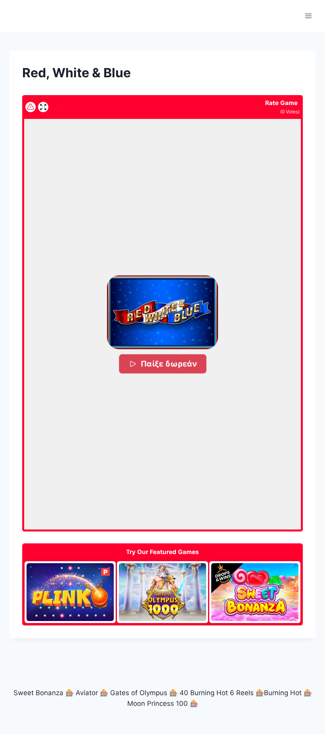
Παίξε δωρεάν (168, 363)
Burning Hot (283, 693)
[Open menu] (308, 16)
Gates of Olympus (138, 693)
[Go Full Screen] (43, 107)
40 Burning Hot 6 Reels (217, 693)
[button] (162, 312)
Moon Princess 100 (157, 703)
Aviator (87, 693)
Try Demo (70, 592)
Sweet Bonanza (38, 693)
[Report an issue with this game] (30, 107)
